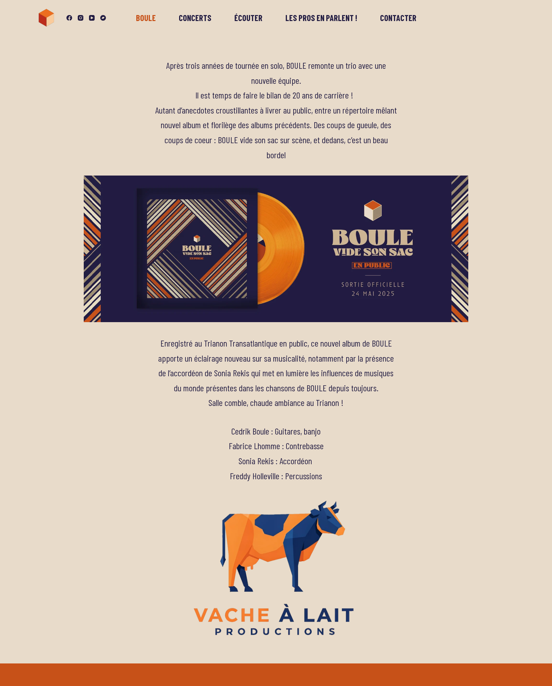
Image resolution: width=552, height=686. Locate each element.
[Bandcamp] (103, 18)
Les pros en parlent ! (321, 18)
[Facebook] (69, 18)
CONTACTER (398, 18)
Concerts (195, 18)
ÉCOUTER (248, 18)
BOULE (146, 18)
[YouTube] (92, 18)
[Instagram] (80, 18)
